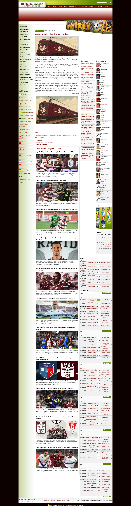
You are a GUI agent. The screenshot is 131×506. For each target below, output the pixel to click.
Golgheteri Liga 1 (24, 44)
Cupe (21, 64)
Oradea (75, 135)
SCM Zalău (105, 470)
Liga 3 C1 (82, 335)
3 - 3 (98, 452)
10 (97, 244)
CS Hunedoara (92, 455)
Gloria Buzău (105, 300)
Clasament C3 (107, 430)
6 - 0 (98, 403)
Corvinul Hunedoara (105, 266)
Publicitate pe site (61, 500)
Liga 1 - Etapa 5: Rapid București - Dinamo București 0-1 (54, 152)
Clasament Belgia (23, 152)
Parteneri (46, 500)
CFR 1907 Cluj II (105, 484)
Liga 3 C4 (82, 434)
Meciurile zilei (23, 26)
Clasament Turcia (23, 158)
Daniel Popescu (104, 110)
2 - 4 (98, 303)
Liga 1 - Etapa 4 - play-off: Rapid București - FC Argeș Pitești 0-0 (57, 447)
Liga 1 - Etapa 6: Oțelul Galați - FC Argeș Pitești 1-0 (88, 87)
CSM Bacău (105, 357)
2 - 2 (98, 378)
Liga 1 (55, 6)
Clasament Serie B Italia (25, 109)
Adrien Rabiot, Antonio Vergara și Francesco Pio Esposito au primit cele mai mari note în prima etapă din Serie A (87, 76)
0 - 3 (98, 408)
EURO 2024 (23, 85)
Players (100, 6)
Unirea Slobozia (105, 306)
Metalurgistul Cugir (92, 490)
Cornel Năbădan (104, 104)
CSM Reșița (91, 316)
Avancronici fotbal (25, 39)
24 (97, 249)
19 (101, 246)
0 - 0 (98, 266)
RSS (68, 500)
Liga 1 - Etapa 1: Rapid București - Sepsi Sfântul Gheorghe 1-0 (56, 209)
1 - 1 (98, 272)
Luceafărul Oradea (91, 481)
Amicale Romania (25, 74)
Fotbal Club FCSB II (105, 378)
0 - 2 (98, 262)
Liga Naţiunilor (24, 82)
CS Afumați (91, 381)
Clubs (49, 6)
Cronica (83, 263)
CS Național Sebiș (105, 443)
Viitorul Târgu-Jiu (105, 325)
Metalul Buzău (105, 370)
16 (110, 244)
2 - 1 (98, 269)
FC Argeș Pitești (105, 286)
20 (104, 246)
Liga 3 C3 (82, 401)
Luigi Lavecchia (104, 150)
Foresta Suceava (105, 352)
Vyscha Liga (29, 170)
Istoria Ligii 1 (23, 37)
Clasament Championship (25, 100)
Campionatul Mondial (25, 59)
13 (104, 244)
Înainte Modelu (105, 387)
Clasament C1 (107, 363)
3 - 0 (98, 340)
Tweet (36, 132)
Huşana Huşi (105, 355)
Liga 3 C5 (82, 468)
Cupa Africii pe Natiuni (24, 179)
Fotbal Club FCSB (105, 279)
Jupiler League (30, 149)
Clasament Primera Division (26, 115)
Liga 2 (60, 6)
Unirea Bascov (91, 411)
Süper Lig (28, 155)
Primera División (29, 112)
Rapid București (39, 31)
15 (108, 244)
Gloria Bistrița (105, 473)
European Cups (83, 6)
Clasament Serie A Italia (25, 106)
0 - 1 (98, 420)
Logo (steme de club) (25, 77)
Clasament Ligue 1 (24, 132)
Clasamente (23, 61)
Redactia (53, 500)
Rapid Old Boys (43, 135)
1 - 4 (98, 411)
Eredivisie (28, 143)
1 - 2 (98, 313)
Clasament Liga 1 (24, 29)
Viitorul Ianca (105, 372)
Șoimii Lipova (105, 446)
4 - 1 (98, 344)
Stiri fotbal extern (24, 69)
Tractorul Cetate (91, 408)
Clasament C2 (107, 396)
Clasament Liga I (40, 140)
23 (110, 246)
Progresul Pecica (105, 449)
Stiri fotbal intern (24, 67)
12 (101, 244)
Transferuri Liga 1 (25, 42)
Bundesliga (31, 118)
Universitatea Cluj (105, 269)
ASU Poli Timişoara (105, 308)
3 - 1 (98, 276)
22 (108, 246)
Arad (36, 137)
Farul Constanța (105, 272)
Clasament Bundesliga (25, 121)
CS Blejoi (105, 406)
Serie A (27, 104)
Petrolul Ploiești (92, 262)
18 (99, 246)
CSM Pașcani (105, 350)
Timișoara (41, 137)
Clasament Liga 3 (24, 34)
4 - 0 (98, 417)
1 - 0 (98, 279)
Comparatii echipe (25, 47)
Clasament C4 (107, 464)
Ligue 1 (28, 129)
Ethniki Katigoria (30, 161)
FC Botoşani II (105, 337)
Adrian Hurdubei (104, 63)
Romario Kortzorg (104, 180)
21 (106, 246)
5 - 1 (98, 311)
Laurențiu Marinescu (105, 145)
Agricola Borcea (91, 378)
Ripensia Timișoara (91, 320)
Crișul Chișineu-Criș (91, 449)
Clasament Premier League (26, 97)
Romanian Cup (73, 6)
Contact (106, 6)
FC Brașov (105, 417)
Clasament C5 (107, 496)
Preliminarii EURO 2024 (25, 55)
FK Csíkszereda (105, 283)
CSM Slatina (105, 322)
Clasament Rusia (23, 167)
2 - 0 (98, 308)
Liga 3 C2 (82, 368)
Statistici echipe (24, 49)
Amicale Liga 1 (24, 72)
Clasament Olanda (24, 146)
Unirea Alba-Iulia (91, 479)
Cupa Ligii (22, 52)
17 (97, 246)
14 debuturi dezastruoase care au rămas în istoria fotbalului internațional (88, 107)
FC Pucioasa (105, 403)
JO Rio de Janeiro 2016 (26, 80)
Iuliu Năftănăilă (104, 133)
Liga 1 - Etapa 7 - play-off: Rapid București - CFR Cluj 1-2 (54, 388)
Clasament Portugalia (24, 140)
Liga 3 (65, 6)
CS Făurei (91, 390)
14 (106, 244)
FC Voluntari (105, 276)
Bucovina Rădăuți (91, 355)
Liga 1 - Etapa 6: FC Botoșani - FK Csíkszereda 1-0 (86, 93)
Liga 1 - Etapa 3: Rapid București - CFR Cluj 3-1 (51, 180)
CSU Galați (105, 340)
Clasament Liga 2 (24, 31)
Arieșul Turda (105, 487)
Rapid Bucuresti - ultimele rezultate (45, 142)
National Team (92, 6)
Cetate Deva (91, 440)
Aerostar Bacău (105, 311)
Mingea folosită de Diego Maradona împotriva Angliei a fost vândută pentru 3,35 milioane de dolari (87, 67)
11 (99, 244)
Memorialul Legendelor (55, 135)
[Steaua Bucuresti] (98, 210)
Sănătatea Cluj (92, 473)
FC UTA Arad (91, 266)
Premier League (29, 95)
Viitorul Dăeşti (105, 455)
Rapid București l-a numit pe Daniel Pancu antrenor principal (56, 298)
